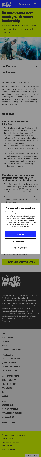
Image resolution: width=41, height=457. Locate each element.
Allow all (20, 234)
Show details (20, 248)
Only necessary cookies (20, 241)
